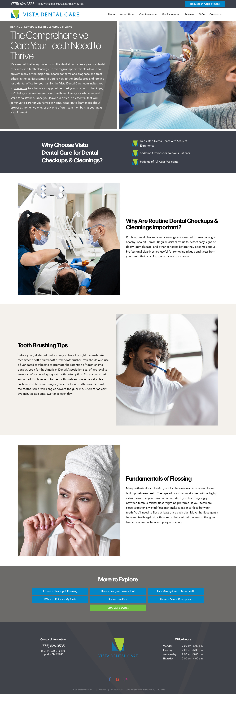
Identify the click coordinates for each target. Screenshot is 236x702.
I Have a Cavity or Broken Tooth (118, 591)
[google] (117, 679)
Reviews (189, 14)
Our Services (146, 14)
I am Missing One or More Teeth (176, 591)
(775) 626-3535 (23, 4)
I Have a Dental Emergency (176, 599)
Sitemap (102, 689)
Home (111, 14)
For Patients (169, 14)
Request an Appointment (205, 3)
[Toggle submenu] (133, 14)
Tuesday (167, 650)
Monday (167, 646)
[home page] (45, 14)
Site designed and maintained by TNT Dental (146, 689)
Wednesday (169, 654)
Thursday (168, 658)
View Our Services (118, 608)
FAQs (202, 14)
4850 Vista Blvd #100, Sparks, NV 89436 (61, 4)
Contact (214, 14)
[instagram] (125, 679)
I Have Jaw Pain (118, 599)
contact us (20, 88)
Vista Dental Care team (74, 83)
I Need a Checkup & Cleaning (60, 591)
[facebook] (109, 679)
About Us (125, 14)
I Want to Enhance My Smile (60, 599)
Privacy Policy (116, 689)
